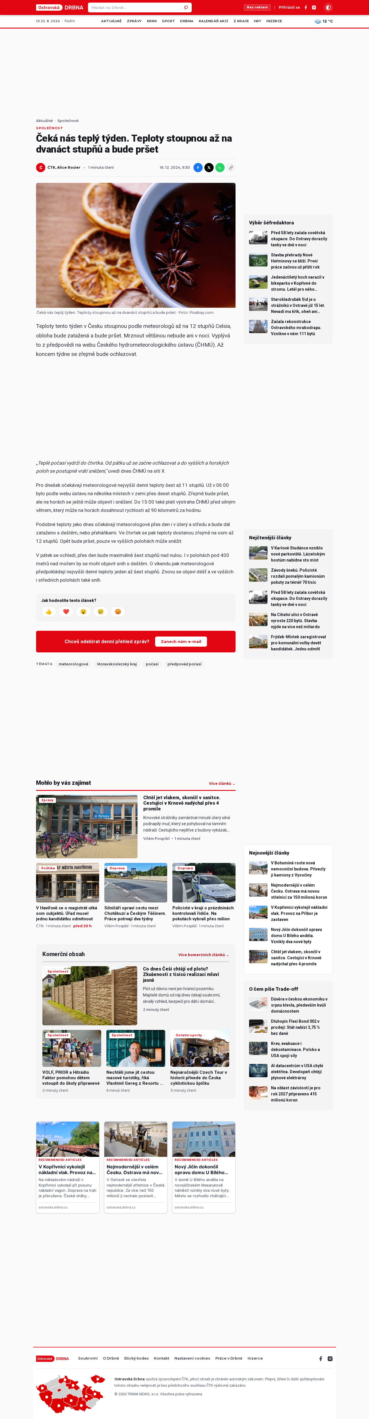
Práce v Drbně (228, 1358)
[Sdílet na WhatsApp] (220, 167)
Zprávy (134, 21)
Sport (168, 21)
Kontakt (161, 1358)
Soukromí (88, 1358)
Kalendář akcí (213, 21)
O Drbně (111, 1358)
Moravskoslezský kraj (117, 664)
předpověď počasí (184, 664)
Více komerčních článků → (203, 955)
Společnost (68, 121)
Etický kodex (136, 1358)
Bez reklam (257, 7)
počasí (152, 664)
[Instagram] (314, 7)
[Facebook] (306, 7)
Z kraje (241, 21)
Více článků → (222, 783)
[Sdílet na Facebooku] (198, 167)
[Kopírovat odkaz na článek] (231, 167)
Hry (257, 21)
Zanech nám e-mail (181, 641)
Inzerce (274, 21)
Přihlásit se (289, 8)
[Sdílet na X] (209, 167)
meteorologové (73, 664)
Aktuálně (111, 21)
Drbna (186, 21)
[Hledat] (187, 7)
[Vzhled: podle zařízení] (328, 7)
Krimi (152, 21)
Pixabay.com (201, 312)
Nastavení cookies (192, 1358)
